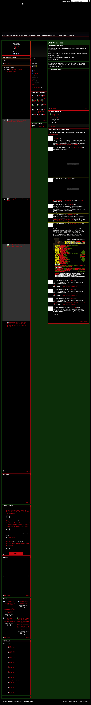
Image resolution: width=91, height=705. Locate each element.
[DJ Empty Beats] (22, 483)
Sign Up (64, 1)
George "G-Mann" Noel (13, 680)
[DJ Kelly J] (4, 479)
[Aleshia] (4, 649)
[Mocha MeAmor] (26, 488)
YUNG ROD (73, 307)
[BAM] (18, 498)
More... (16, 553)
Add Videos (7, 637)
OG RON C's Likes (36, 89)
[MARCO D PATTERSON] (44, 97)
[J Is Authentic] (4, 688)
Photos (33, 80)
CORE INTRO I (54, 117)
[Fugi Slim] (13, 479)
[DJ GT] (18, 488)
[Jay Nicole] (13, 493)
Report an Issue (73, 701)
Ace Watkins (9, 533)
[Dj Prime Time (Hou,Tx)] (9, 498)
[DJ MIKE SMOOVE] (4, 663)
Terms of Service (83, 701)
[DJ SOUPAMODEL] (13, 498)
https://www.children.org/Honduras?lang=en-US (68, 144)
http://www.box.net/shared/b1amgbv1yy (63, 219)
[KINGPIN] (9, 493)
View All (28, 471)
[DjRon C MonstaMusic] (18, 493)
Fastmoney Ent (71, 214)
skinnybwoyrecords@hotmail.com (61, 237)
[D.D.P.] (4, 658)
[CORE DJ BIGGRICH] (18, 483)
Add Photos (7, 595)
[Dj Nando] (22, 488)
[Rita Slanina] (4, 493)
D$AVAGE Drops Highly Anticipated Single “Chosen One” (17, 544)
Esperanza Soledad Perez (14, 676)
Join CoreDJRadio (53, 134)
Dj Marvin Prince (12, 666)
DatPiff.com (81, 200)
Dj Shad (10, 671)
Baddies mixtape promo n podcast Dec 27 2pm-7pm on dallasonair (9, 610)
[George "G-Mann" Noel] (4, 683)
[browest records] (44, 101)
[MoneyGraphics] (22, 493)
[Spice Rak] (4, 488)
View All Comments (83, 321)
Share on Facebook (39, 71)
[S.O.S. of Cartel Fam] (39, 101)
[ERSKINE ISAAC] (34, 101)
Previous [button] (4, 576)
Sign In (68, 1)
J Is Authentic (11, 685)
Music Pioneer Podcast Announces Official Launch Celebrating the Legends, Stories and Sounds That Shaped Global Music (18, 524)
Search (89, 1)
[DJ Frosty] (9, 479)
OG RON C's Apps (36, 87)
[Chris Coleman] (18, 479)
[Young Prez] (34, 97)
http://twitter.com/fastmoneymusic (63, 221)
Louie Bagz (10, 690)
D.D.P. (9, 656)
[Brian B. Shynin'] (13, 488)
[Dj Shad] (4, 673)
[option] (16, 576)
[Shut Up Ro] (26, 493)
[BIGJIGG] (39, 97)
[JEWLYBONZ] (44, 111)
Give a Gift (11, 647)
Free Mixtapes (67, 200)
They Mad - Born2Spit (9, 621)
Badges (65, 701)
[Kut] (34, 106)
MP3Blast (70, 204)
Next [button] (29, 576)
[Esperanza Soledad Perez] (4, 678)
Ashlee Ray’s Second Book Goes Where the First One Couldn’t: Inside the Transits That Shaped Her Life (17, 511)
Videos (33, 84)
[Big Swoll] (22, 479)
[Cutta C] (39, 106)
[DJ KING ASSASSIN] (26, 483)
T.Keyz (72, 280)
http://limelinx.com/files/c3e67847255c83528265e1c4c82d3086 (69, 285)
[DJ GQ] (22, 498)
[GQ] (9, 488)
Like (35, 66)
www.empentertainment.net (70, 286)
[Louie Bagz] (4, 693)
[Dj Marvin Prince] (4, 668)
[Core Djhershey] (26, 498)
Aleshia (9, 646)
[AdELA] (44, 116)
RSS (3, 471)
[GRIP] (44, 106)
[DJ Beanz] (9, 483)
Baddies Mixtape (23, 603)
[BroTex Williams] (4, 654)
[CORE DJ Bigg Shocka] (4, 483)
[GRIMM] (39, 116)
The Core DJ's (17, 701)
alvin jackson (9, 508)
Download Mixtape (57, 200)
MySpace (36, 73)
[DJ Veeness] (26, 479)
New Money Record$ (76, 147)
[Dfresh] (34, 116)
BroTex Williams (11, 651)
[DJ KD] (13, 483)
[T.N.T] (34, 111)
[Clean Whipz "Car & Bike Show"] (39, 111)
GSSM (11, 614)
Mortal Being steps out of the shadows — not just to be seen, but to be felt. (23, 627)
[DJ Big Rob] (4, 498)
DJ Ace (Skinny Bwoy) (75, 223)
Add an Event (7, 63)
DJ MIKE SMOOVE (12, 661)
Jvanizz (70, 178)
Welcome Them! (11, 537)
